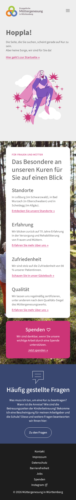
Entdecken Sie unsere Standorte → (33, 211)
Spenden (39, 479)
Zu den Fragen (38, 433)
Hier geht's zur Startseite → (23, 57)
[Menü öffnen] (67, 11)
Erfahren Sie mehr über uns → (30, 245)
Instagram (37, 485)
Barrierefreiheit (39, 468)
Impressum (39, 457)
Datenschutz (39, 463)
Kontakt (39, 451)
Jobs (40, 474)
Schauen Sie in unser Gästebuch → (33, 276)
